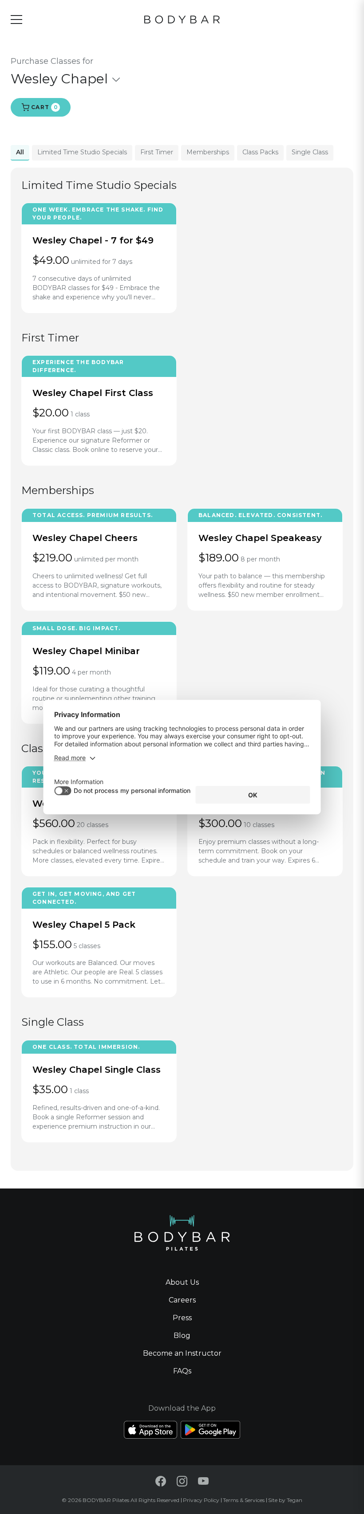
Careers (182, 1300)
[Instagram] (182, 1481)
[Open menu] (16, 19)
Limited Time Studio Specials (82, 152)
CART (43, 107)
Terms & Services (244, 1500)
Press (182, 1318)
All (20, 152)
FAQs (182, 1371)
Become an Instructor (182, 1353)
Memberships (207, 152)
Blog (182, 1335)
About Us (182, 1282)
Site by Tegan (285, 1500)
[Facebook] (160, 1481)
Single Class (310, 152)
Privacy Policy (201, 1500)
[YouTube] (203, 1481)
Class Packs (260, 152)
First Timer (156, 152)
